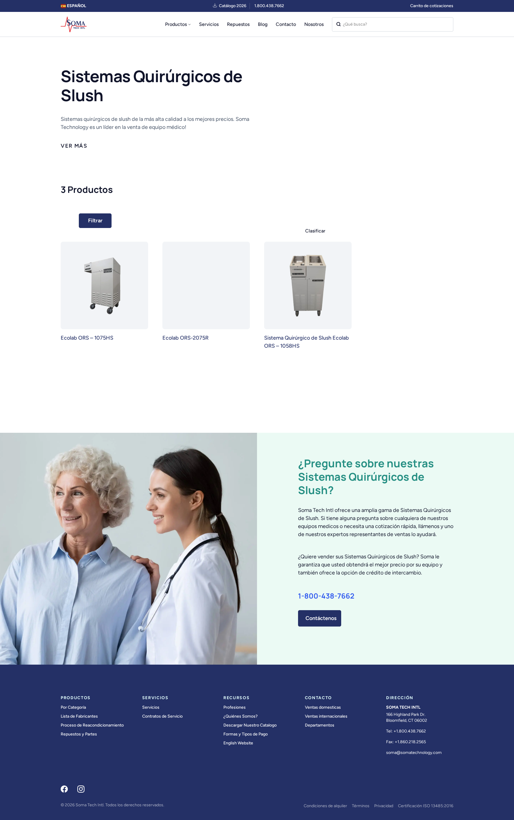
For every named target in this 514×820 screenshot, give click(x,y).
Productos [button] (176, 24)
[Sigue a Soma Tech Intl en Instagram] (80, 789)
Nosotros (314, 24)
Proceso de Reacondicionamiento (92, 725)
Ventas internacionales (326, 716)
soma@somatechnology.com (414, 752)
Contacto (286, 24)
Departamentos (319, 725)
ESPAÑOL (76, 5)
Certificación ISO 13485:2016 (425, 805)
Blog (262, 24)
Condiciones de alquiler (325, 805)
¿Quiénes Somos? (240, 716)
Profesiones (234, 707)
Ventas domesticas (323, 707)
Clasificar (315, 231)
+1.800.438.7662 (410, 731)
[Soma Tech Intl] (74, 24)
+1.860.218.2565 (410, 741)
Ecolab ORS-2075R (185, 338)
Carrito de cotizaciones (431, 5)
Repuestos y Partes (79, 734)
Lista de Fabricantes (79, 716)
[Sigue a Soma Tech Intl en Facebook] (64, 789)
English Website (238, 743)
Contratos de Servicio (162, 716)
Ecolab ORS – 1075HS (87, 338)
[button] (74, 146)
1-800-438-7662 (326, 596)
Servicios (209, 24)
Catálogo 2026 (232, 5)
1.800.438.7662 (269, 5)
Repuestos (238, 24)
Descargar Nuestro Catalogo (250, 725)
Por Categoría (73, 707)
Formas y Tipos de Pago (245, 734)
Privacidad (383, 805)
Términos (360, 805)
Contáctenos (320, 618)
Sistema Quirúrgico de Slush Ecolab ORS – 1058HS (306, 342)
